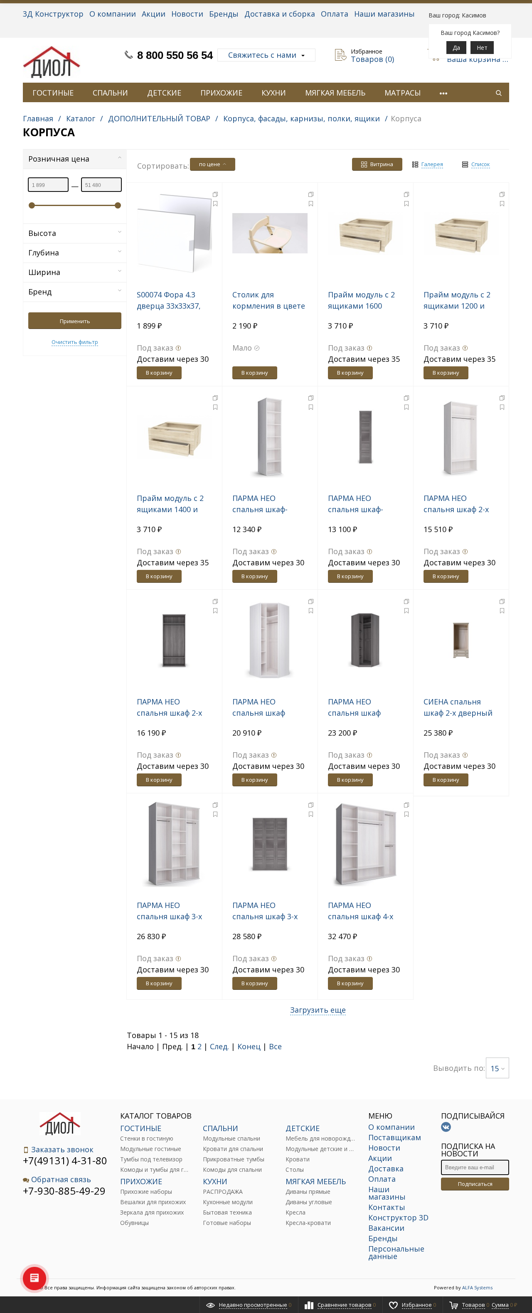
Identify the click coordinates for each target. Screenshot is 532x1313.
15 (494, 1068)
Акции (153, 13)
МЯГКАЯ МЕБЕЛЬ (335, 93)
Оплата (334, 13)
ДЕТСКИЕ (164, 93)
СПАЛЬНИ (110, 93)
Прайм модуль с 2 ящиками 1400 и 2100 (170, 509)
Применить (75, 321)
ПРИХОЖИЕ (221, 93)
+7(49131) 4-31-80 (65, 1160)
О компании (112, 13)
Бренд (40, 292)
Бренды (224, 13)
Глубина (43, 253)
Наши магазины (384, 13)
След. (219, 1046)
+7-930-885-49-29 (64, 1191)
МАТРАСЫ (402, 93)
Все (275, 1046)
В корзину (159, 372)
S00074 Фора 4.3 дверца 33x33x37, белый (169, 306)
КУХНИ (273, 93)
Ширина (44, 272)
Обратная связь (61, 1179)
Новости (187, 13)
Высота (42, 233)
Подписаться (475, 1184)
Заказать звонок (62, 1149)
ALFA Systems (477, 1287)
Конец (249, 1046)
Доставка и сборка (279, 13)
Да (456, 48)
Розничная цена (58, 159)
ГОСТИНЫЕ (53, 93)
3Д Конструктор (53, 13)
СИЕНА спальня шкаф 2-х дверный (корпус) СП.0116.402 (461, 713)
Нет (482, 48)
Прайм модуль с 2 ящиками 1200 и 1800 (457, 306)
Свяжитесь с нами (262, 55)
